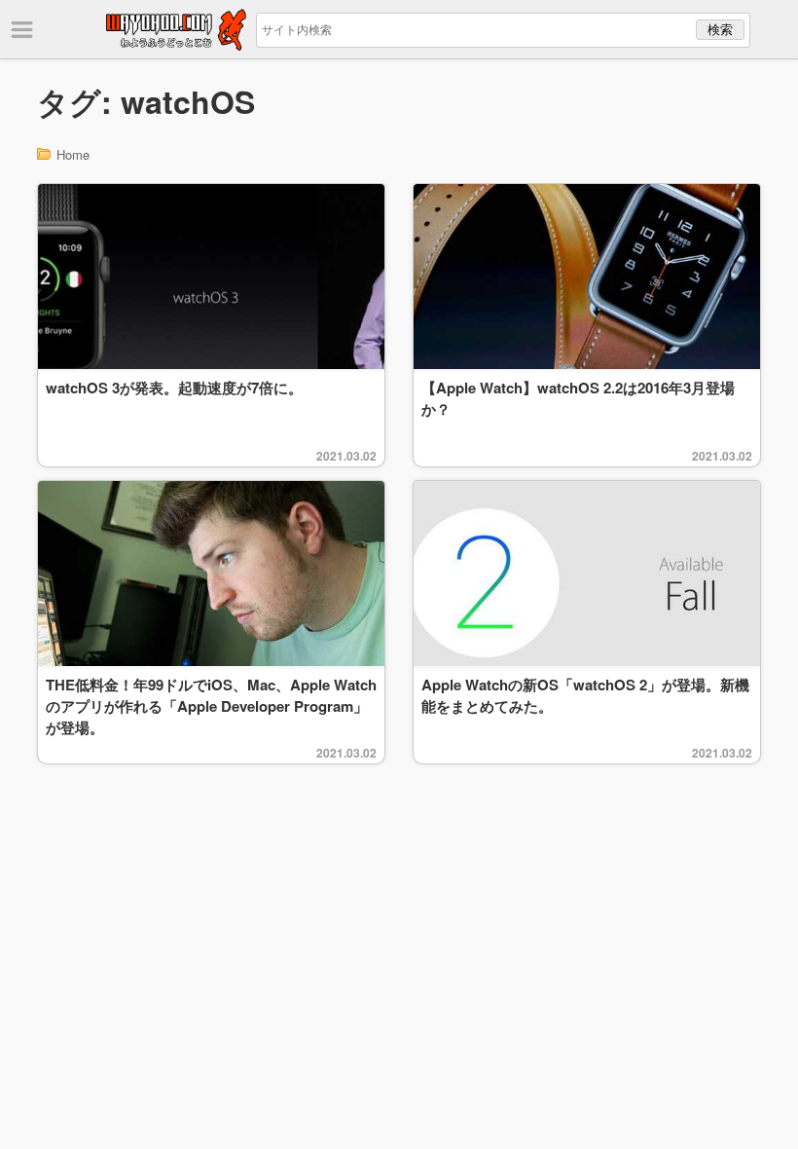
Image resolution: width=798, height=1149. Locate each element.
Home (73, 154)
